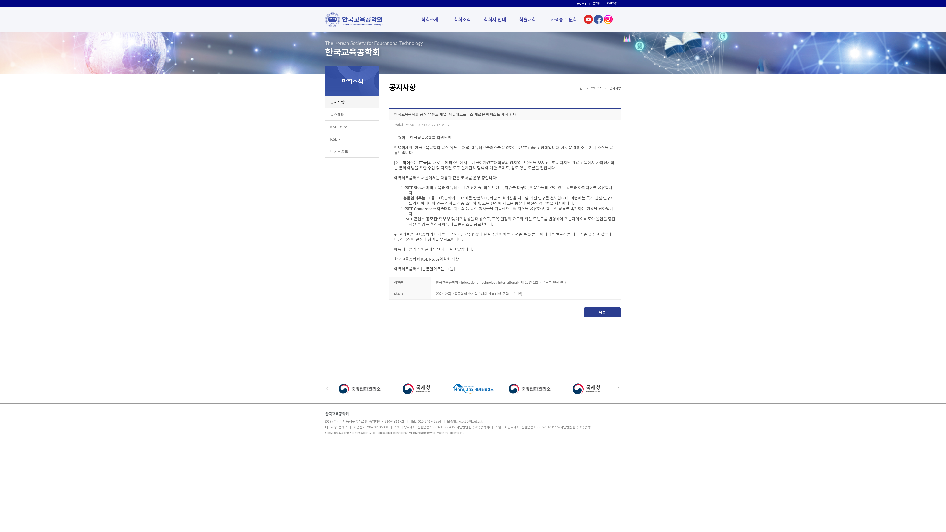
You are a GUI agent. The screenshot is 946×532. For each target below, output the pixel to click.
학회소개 (430, 19)
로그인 (596, 3)
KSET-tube (339, 126)
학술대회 (527, 19)
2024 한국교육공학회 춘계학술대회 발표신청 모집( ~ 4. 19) (479, 294)
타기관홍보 (339, 151)
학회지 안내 (495, 19)
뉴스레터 (337, 114)
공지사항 (337, 102)
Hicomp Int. (456, 433)
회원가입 (612, 3)
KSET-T (336, 139)
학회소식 (462, 19)
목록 (602, 312)
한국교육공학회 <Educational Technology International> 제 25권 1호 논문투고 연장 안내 (501, 282)
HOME (581, 3)
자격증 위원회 (564, 19)
